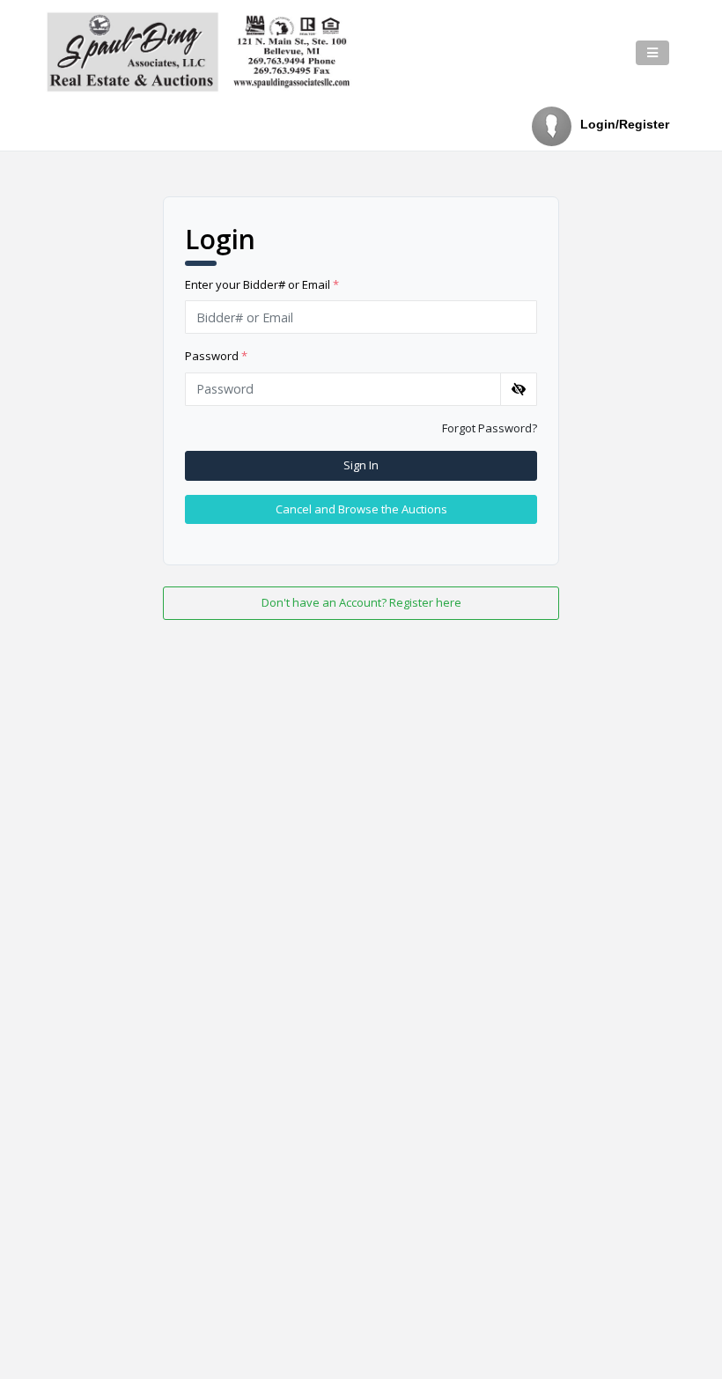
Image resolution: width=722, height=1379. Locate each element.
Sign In (361, 465)
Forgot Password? (489, 428)
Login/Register (624, 124)
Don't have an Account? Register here (361, 602)
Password (216, 356)
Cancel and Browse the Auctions (361, 509)
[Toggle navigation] (652, 53)
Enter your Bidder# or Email (262, 284)
